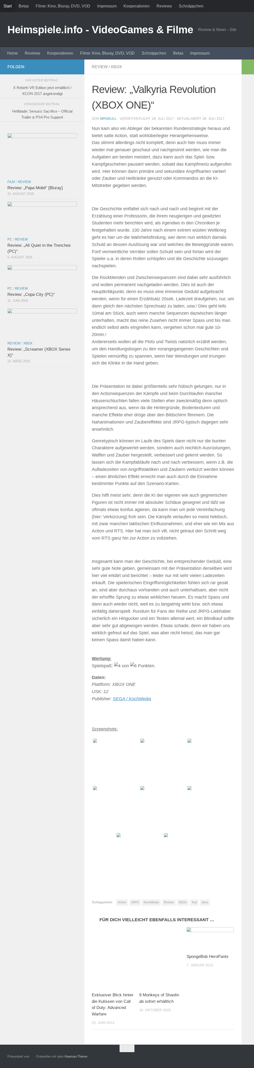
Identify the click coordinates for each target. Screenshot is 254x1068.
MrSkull (108, 119)
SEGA (183, 902)
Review (100, 67)
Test (194, 902)
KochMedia (151, 902)
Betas (24, 6)
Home (12, 53)
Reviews (164, 6)
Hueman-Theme (75, 1056)
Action (122, 902)
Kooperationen (137, 6)
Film (11, 182)
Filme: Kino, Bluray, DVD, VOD (63, 6)
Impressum (107, 6)
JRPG (135, 902)
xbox (205, 902)
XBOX (116, 67)
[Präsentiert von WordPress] (31, 1056)
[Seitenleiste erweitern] (248, 67)
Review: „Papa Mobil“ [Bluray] (35, 187)
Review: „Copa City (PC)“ (31, 294)
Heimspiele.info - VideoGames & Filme (100, 29)
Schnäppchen (191, 6)
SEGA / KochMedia (132, 698)
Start (7, 6)
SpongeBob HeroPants (207, 956)
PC (9, 239)
